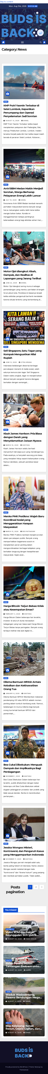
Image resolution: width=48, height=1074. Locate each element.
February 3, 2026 (13, 614)
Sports (8, 960)
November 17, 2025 (14, 859)
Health (8, 1023)
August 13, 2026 (13, 120)
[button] (41, 42)
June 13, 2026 (11, 362)
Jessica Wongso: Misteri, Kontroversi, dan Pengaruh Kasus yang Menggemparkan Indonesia (23, 851)
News (6, 101)
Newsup (37, 1067)
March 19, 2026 (12, 445)
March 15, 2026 (12, 531)
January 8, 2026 (13, 693)
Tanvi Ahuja (31, 939)
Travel (8, 991)
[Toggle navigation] (22, 42)
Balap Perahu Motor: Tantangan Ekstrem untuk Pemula (23, 966)
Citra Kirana (26, 362)
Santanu (26, 445)
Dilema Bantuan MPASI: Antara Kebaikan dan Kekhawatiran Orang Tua (22, 685)
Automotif (10, 929)
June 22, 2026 (12, 283)
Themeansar (23, 1070)
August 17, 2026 (15, 1001)
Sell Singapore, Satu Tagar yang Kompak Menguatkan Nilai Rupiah (22, 354)
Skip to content (6, 2)
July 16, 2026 (11, 200)
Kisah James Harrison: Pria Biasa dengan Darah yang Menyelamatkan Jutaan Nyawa (22, 437)
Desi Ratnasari (28, 531)
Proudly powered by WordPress (16, 1067)
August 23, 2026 (15, 970)
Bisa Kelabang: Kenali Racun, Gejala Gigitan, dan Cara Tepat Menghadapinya (24, 1028)
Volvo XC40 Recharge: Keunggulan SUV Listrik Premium (21, 935)
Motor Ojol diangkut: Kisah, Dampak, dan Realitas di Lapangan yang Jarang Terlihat (22, 275)
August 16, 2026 (15, 1032)
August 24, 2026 (15, 939)
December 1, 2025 (13, 776)
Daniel (26, 120)
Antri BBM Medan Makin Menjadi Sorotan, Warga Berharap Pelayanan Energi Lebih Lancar (23, 192)
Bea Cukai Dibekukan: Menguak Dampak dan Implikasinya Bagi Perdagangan (22, 768)
